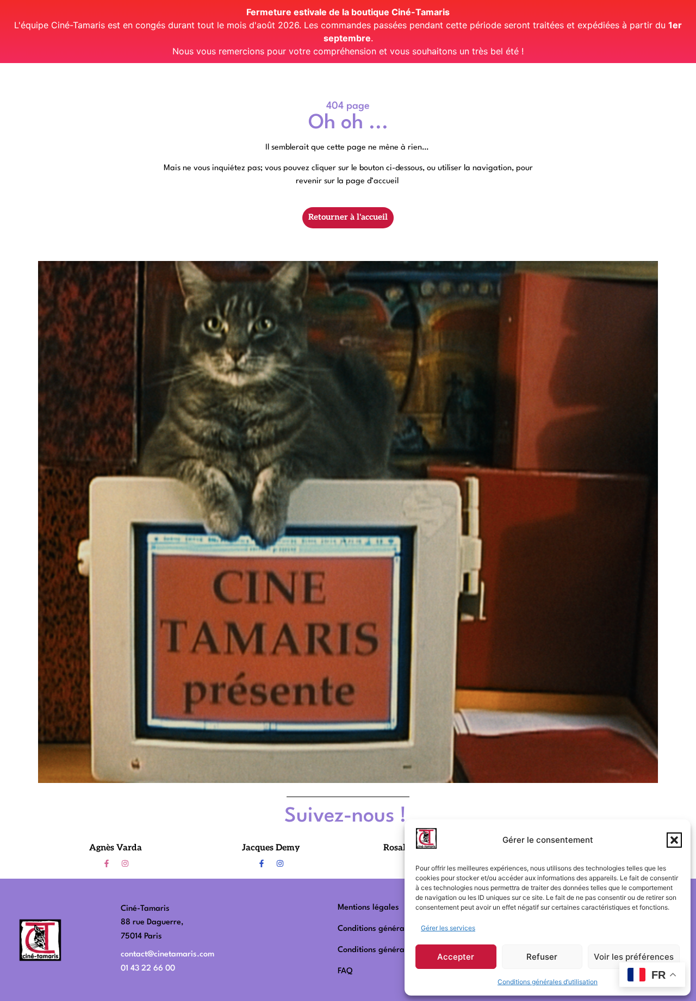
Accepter (455, 957)
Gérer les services (448, 928)
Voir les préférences (634, 957)
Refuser (541, 957)
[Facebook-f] (106, 863)
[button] (674, 840)
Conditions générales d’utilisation (548, 982)
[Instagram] (125, 863)
